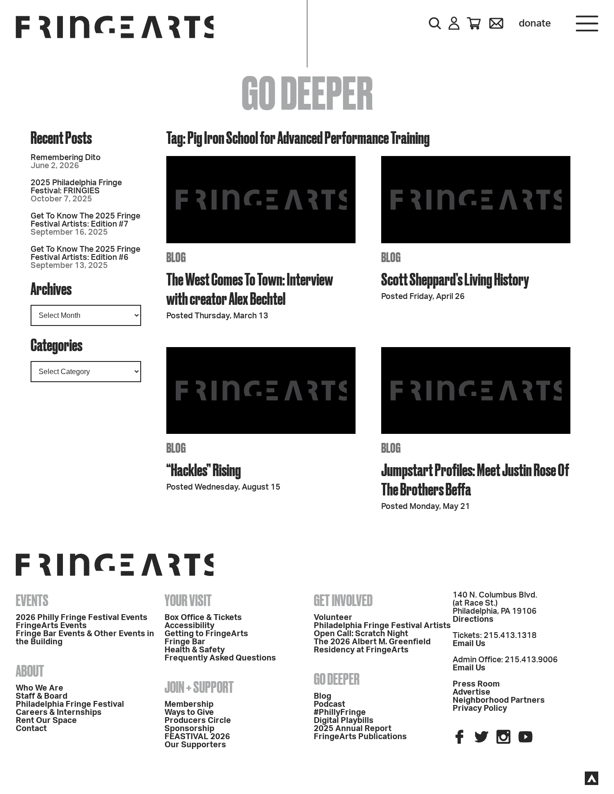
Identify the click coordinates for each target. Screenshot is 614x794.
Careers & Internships (59, 713)
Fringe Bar (185, 642)
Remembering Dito (66, 158)
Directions (473, 620)
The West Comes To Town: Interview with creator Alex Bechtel (249, 288)
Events (32, 600)
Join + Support (199, 687)
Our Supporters (195, 745)
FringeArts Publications (360, 737)
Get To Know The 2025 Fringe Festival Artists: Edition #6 (85, 253)
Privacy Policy (480, 709)
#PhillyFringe (340, 713)
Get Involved (343, 600)
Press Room (476, 684)
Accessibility (189, 626)
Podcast (329, 704)
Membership (189, 704)
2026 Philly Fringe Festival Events (81, 618)
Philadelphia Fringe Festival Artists (382, 626)
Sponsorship (189, 729)
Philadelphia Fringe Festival (70, 704)
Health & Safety (195, 650)
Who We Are (39, 688)
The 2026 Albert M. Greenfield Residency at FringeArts (372, 646)
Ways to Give (189, 713)
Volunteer (333, 618)
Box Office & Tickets (203, 618)
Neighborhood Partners (499, 700)
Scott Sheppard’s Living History (455, 279)
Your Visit (188, 600)
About (30, 671)
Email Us (469, 644)
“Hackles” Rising (203, 469)
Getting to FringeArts (206, 634)
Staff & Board (41, 696)
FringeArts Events (51, 626)
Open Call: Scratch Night (361, 634)
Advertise (471, 692)
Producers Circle (198, 721)
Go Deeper (337, 679)
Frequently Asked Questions (220, 658)
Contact (31, 729)
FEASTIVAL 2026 (197, 737)
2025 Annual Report (353, 729)
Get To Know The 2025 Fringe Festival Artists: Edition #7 (85, 220)
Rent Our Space (46, 721)
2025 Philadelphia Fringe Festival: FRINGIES (76, 187)
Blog (322, 696)
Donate (535, 23)
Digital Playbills (344, 721)
